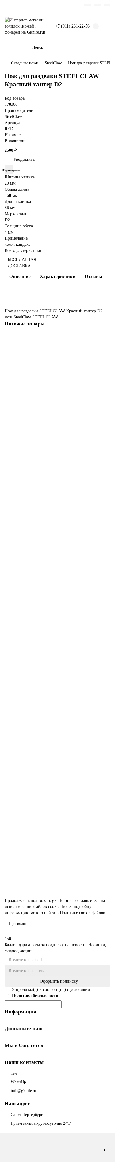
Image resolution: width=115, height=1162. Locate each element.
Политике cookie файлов (82, 912)
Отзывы (93, 276)
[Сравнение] (97, 5)
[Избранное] (87, 5)
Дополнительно (24, 1028)
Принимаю (17, 923)
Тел (14, 1073)
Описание (20, 276)
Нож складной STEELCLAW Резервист (43, 837)
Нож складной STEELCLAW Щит (38, 505)
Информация (20, 1012)
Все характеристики (23, 250)
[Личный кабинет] (107, 5)
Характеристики (57, 276)
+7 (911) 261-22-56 (72, 26)
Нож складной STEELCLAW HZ (36, 727)
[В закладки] (105, 340)
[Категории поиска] (24, 47)
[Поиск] (104, 47)
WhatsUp (18, 1081)
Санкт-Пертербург (27, 1114)
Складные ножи (24, 63)
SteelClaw (53, 63)
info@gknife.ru (23, 1090)
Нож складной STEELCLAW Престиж (42, 616)
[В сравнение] (105, 353)
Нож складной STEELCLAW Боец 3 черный (47, 395)
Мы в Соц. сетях (24, 1045)
